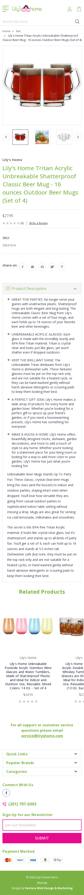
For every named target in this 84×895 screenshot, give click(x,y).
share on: (9, 265)
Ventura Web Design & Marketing (49, 888)
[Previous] (6, 137)
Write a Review (38, 223)
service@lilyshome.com (42, 735)
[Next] (78, 137)
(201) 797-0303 (22, 804)
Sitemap (42, 883)
